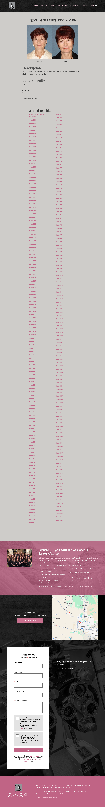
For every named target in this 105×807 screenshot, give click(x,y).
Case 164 (59, 517)
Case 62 (59, 117)
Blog (36, 6)
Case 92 (59, 218)
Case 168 (59, 456)
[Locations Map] (75, 617)
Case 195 (59, 490)
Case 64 (59, 124)
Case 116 (59, 295)
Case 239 (32, 160)
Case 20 (32, 398)
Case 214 (32, 224)
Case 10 (32, 365)
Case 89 (59, 211)
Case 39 (32, 459)
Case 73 (59, 154)
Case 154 (59, 419)
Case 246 (32, 150)
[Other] (10, 795)
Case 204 (32, 308)
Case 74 (59, 158)
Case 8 (31, 358)
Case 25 (32, 412)
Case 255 (32, 247)
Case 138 (59, 366)
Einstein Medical (59, 794)
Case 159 (59, 433)
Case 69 (59, 141)
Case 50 (32, 495)
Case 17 (32, 388)
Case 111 (59, 278)
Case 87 (59, 205)
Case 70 (59, 144)
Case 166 (59, 450)
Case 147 (59, 396)
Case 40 (32, 462)
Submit (28, 750)
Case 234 (59, 507)
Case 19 (32, 395)
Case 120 (32, 127)
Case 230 (32, 177)
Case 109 (59, 272)
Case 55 (32, 512)
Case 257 (32, 254)
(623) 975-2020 (87, 586)
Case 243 (59, 513)
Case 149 (59, 403)
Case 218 (59, 503)
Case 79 (59, 171)
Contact (83, 6)
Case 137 (59, 362)
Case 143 (59, 382)
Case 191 (32, 288)
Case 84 (59, 195)
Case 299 (32, 147)
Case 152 (59, 413)
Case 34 (32, 442)
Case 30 (32, 428)
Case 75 (59, 161)
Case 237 (32, 170)
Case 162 (32, 123)
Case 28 (32, 422)
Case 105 (59, 262)
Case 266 (32, 143)
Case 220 (32, 210)
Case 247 (32, 241)
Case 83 (59, 181)
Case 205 (32, 304)
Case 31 (32, 432)
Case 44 (32, 475)
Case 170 (59, 463)
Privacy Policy (26, 759)
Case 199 (32, 264)
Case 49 (32, 492)
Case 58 (32, 516)
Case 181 (32, 120)
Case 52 (32, 502)
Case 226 (32, 204)
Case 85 (59, 198)
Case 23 (32, 405)
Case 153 (59, 416)
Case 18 (32, 392)
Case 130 (59, 339)
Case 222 (32, 284)
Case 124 (59, 315)
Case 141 (59, 376)
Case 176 (59, 483)
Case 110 (59, 275)
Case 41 (32, 465)
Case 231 (32, 180)
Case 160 (59, 436)
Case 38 (32, 455)
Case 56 (59, 486)
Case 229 (32, 190)
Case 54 (32, 509)
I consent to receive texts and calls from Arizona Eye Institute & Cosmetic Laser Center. (30, 723)
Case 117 (59, 319)
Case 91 (59, 215)
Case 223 (32, 281)
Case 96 (59, 232)
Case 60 (32, 522)
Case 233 (32, 187)
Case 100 (59, 245)
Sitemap (38, 797)
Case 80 (59, 175)
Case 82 (59, 178)
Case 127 (59, 329)
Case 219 (32, 221)
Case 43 (32, 472)
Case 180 (32, 334)
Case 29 (32, 425)
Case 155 (59, 423)
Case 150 (59, 406)
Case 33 (32, 439)
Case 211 (32, 291)
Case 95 (59, 228)
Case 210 (32, 294)
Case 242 (32, 153)
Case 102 (59, 252)
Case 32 (32, 435)
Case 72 (59, 151)
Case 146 (59, 393)
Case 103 (59, 255)
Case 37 (32, 452)
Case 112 (59, 282)
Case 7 (31, 355)
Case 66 (59, 131)
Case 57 (59, 185)
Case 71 (59, 148)
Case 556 (59, 510)
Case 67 (59, 134)
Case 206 (32, 301)
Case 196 (32, 271)
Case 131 (59, 342)
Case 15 (32, 382)
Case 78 (59, 188)
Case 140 (59, 372)
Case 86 (59, 201)
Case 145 (59, 389)
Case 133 (59, 349)
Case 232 (32, 274)
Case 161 (59, 439)
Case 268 (32, 137)
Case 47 (32, 485)
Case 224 (32, 200)
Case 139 (59, 369)
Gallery (44, 6)
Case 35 (32, 445)
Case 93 (59, 221)
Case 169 (59, 460)
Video (52, 6)
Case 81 (59, 191)
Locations (73, 6)
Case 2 (31, 338)
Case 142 (59, 379)
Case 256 (32, 251)
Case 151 (59, 409)
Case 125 (59, 322)
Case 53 (32, 506)
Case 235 (32, 164)
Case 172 (59, 470)
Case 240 (32, 184)
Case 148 (59, 399)
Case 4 (31, 348)
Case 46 (32, 482)
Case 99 (59, 242)
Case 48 (32, 489)
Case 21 (32, 402)
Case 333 (32, 231)
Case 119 (59, 302)
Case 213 (32, 227)
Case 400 (32, 234)
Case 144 (59, 386)
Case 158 (59, 429)
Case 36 (32, 449)
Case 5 (31, 314)
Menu (92, 6)
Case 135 (59, 356)
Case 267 (32, 140)
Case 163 (59, 443)
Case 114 (59, 289)
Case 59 (32, 519)
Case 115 (59, 292)
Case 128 (59, 332)
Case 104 (59, 258)
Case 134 (59, 352)
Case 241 (32, 157)
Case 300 (59, 493)
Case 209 (32, 298)
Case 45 (32, 479)
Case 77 (59, 168)
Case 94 (59, 225)
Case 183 (32, 331)
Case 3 (31, 345)
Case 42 (32, 469)
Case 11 (32, 368)
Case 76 (59, 164)
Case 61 (59, 114)
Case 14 (32, 378)
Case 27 (32, 418)
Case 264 (32, 133)
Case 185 (59, 520)
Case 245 (32, 174)
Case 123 (59, 312)
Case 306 (32, 244)
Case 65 (59, 128)
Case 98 (59, 238)
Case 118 (59, 299)
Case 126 (59, 325)
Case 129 (59, 335)
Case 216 (32, 214)
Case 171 (59, 466)
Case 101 (59, 248)
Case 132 (59, 346)
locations (94, 558)
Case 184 (32, 311)
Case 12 (32, 371)
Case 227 (32, 197)
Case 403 (59, 496)
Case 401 (32, 237)
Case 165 (59, 446)
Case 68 (59, 138)
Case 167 (59, 453)
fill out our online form (69, 586)
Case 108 (59, 268)
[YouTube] (26, 795)
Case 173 (59, 473)
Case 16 (32, 385)
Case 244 (32, 257)
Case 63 (59, 121)
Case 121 (59, 305)
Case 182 (32, 328)
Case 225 (32, 194)
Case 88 (59, 208)
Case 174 (59, 476)
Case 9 (31, 361)
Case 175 (59, 480)
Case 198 (32, 261)
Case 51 (32, 499)
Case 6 (31, 351)
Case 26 (32, 415)
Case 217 (32, 217)
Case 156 (59, 426)
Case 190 (32, 324)
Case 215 (59, 500)
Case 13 (32, 375)
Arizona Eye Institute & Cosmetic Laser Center (55, 558)
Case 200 (32, 321)
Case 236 (32, 167)
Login (55, 797)
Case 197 (32, 267)
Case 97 (59, 235)
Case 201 (32, 318)
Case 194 (32, 277)
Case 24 (32, 408)
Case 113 (59, 285)
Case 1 (31, 341)
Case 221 (32, 207)
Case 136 (59, 359)
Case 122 (59, 309)
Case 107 (59, 265)
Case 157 (32, 130)
